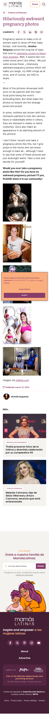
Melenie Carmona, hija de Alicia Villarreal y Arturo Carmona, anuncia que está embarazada (23, 497)
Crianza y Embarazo (17, 12)
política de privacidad (24, 575)
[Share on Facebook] (18, 32)
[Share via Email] (41, 32)
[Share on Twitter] (24, 32)
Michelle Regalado (20, 396)
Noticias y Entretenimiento (17, 442)
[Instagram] (31, 643)
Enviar (41, 566)
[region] (24, 286)
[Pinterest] (24, 643)
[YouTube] (39, 643)
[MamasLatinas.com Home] (15, 4)
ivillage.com (22, 380)
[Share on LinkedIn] (30, 32)
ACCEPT (24, 295)
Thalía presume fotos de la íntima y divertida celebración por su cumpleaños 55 (24, 449)
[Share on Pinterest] (35, 32)
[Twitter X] (17, 643)
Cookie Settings (24, 289)
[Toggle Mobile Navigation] (5, 4)
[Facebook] (10, 643)
